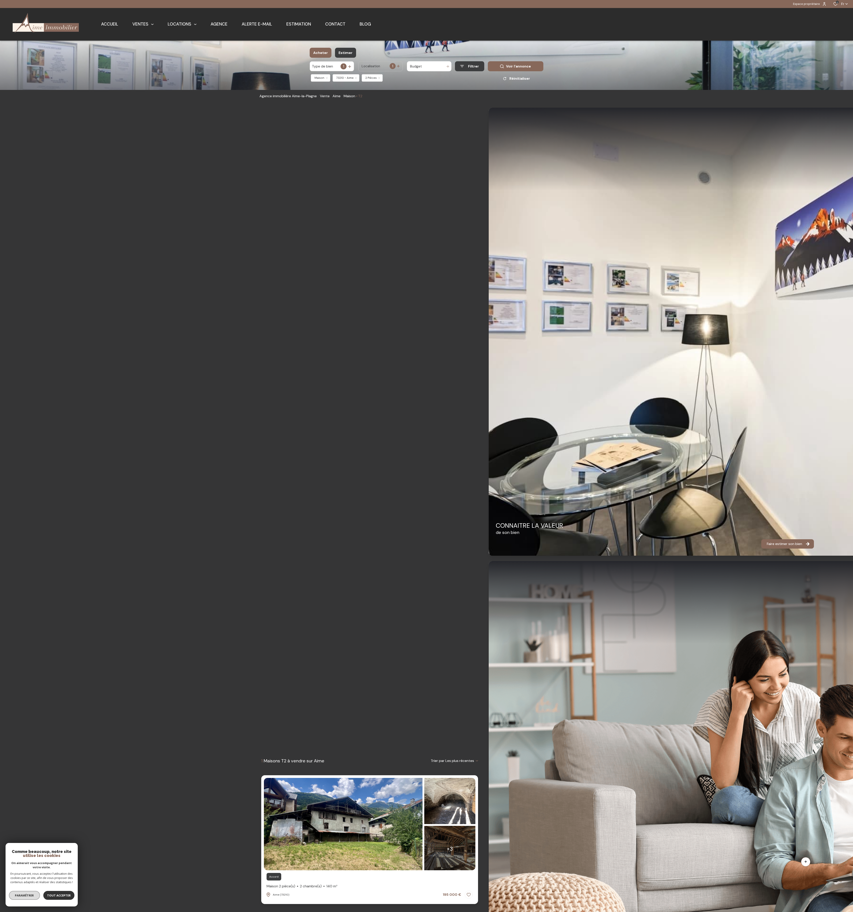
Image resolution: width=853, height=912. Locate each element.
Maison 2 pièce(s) (302, 886)
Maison (349, 96)
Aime (337, 96)
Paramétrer (24, 895)
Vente (325, 96)
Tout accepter (59, 895)
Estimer (346, 52)
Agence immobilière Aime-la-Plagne (288, 96)
